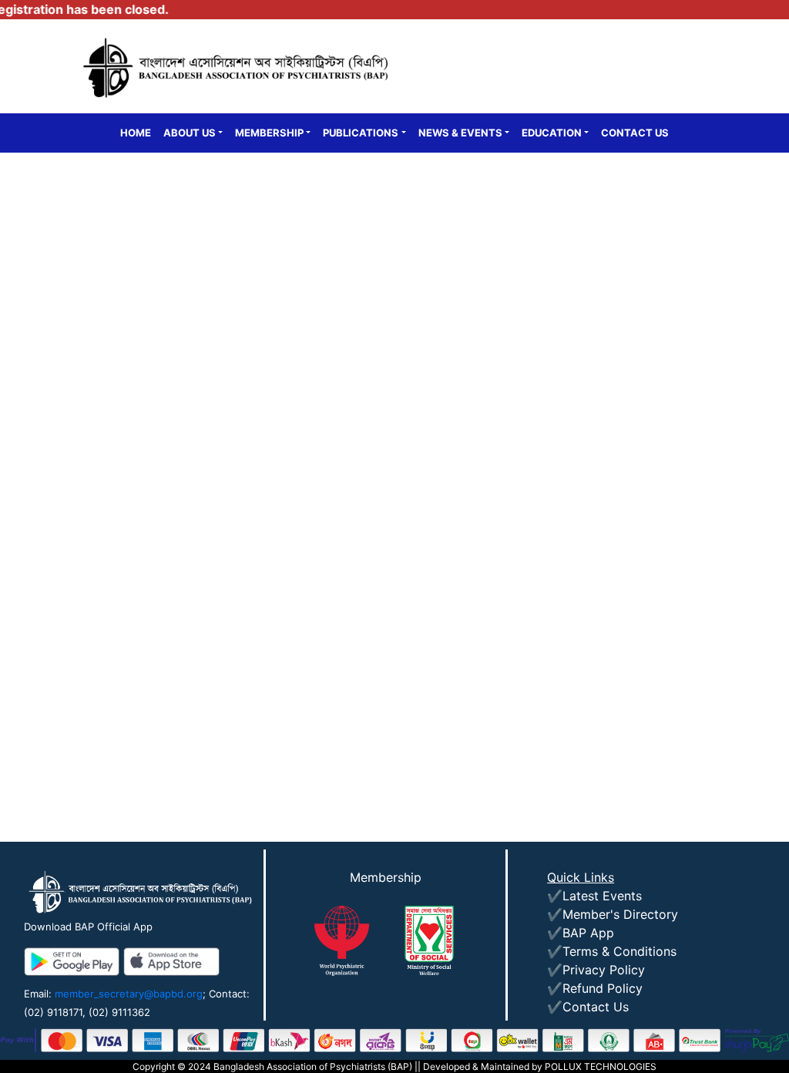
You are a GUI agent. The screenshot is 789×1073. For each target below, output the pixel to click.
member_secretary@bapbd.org (129, 993)
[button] (193, 133)
